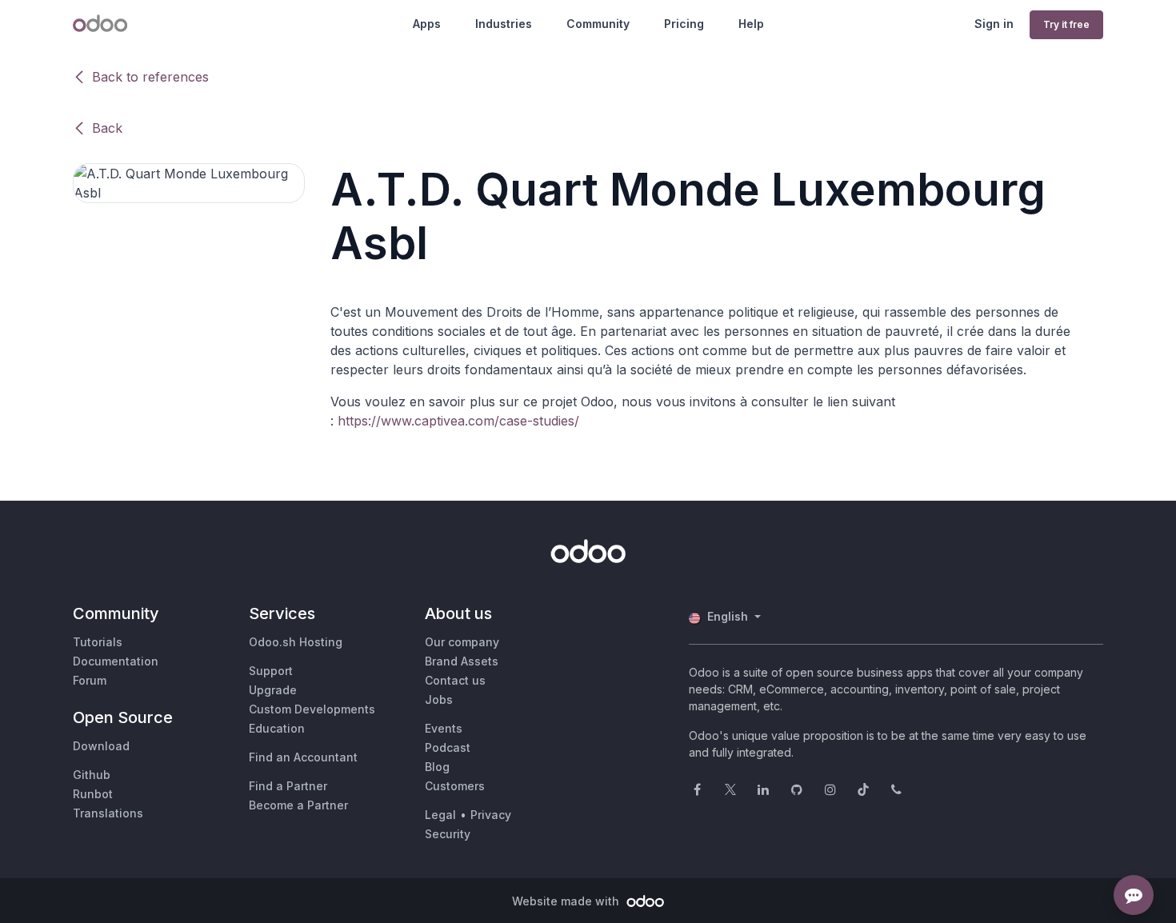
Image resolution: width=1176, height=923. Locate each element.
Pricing (684, 23)
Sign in (994, 23)
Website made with (567, 901)
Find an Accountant (303, 757)
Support (271, 670)
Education (277, 728)
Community (598, 23)
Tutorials (97, 642)
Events (443, 728)
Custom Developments (312, 709)
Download (101, 746)
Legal (440, 814)
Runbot (93, 794)
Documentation (115, 661)
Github (91, 774)
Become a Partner (298, 805)
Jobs (439, 699)
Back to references (150, 77)
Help (751, 23)
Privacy (490, 814)
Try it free (1066, 24)
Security (447, 834)
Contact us (455, 680)
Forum (89, 680)
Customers (455, 786)
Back (107, 128)
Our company (462, 642)
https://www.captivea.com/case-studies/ (458, 421)
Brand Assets (461, 661)
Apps (427, 23)
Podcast (447, 747)
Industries (503, 23)
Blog (437, 766)
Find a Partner (288, 786)
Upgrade (273, 690)
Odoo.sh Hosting (295, 642)
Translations (108, 813)
